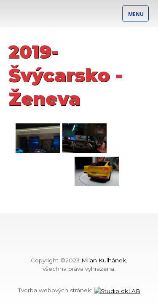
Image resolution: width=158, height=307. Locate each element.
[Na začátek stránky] (79, 244)
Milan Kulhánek (103, 260)
